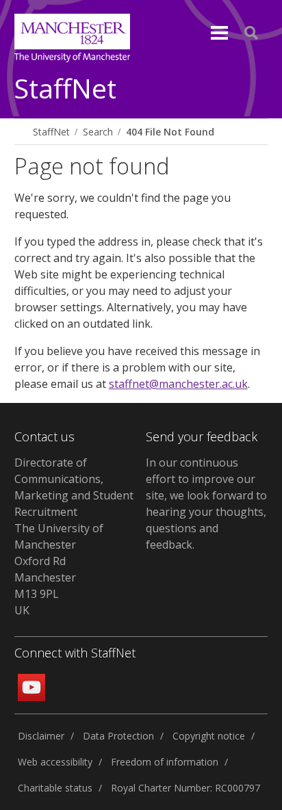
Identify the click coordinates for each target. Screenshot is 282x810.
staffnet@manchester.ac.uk (178, 383)
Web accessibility (55, 761)
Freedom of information (164, 761)
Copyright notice (208, 735)
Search (98, 131)
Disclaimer (41, 735)
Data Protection (118, 735)
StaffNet (65, 89)
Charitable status (55, 787)
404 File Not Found (170, 131)
